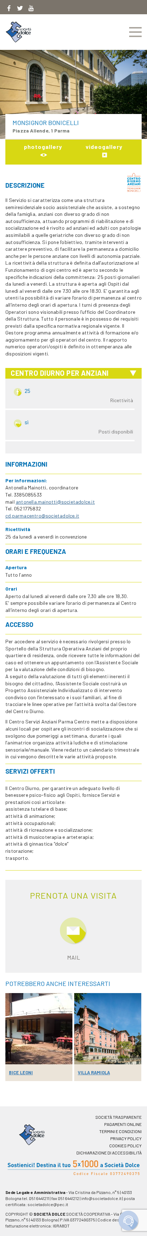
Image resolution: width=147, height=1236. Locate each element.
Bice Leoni (21, 1072)
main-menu (135, 32)
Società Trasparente (118, 1117)
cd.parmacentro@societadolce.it (42, 516)
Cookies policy (125, 1145)
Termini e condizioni (120, 1131)
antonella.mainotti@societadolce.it (55, 502)
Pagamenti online (123, 1124)
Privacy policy (126, 1138)
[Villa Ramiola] (107, 1028)
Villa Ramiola (94, 1072)
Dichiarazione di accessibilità (109, 1153)
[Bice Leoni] (38, 1028)
